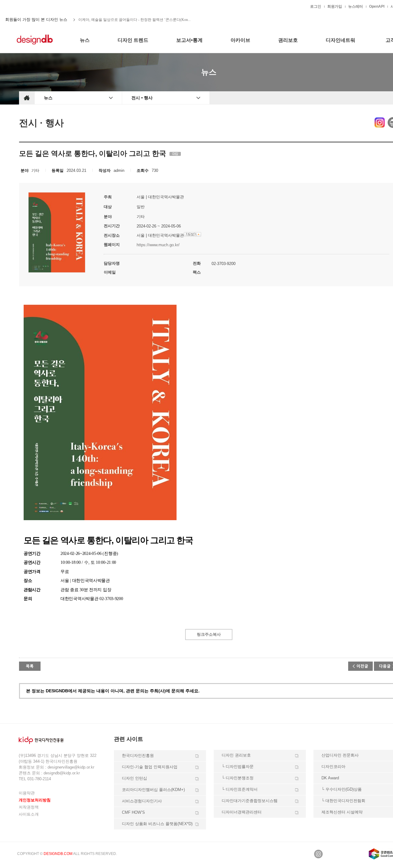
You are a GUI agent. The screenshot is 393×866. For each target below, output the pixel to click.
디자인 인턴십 (134, 778)
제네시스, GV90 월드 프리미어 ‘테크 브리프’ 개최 (118, 20)
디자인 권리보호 (236, 755)
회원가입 (334, 6)
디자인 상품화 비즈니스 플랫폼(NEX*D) (157, 823)
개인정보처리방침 (35, 800)
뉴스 (48, 97)
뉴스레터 (355, 6)
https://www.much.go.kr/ (158, 245)
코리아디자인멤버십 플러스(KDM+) (153, 789)
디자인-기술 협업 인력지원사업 (149, 767)
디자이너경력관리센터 (242, 812)
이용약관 (27, 793)
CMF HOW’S (133, 812)
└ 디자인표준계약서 (240, 789)
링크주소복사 (209, 634)
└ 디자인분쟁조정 (238, 778)
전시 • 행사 (142, 97)
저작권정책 (29, 807)
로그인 (315, 6)
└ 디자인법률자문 (238, 766)
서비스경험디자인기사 (142, 801)
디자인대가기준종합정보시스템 (250, 800)
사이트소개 (29, 814)
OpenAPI (376, 6)
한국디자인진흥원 (32, 6)
